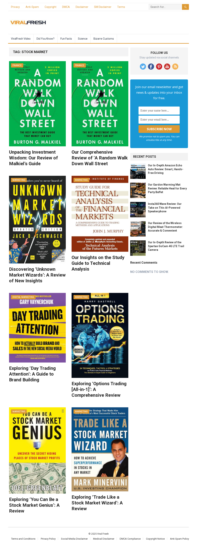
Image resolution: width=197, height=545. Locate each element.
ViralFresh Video (21, 38)
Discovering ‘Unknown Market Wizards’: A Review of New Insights (37, 275)
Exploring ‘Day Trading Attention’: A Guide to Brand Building (32, 374)
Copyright (50, 6)
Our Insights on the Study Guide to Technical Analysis (98, 263)
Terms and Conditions (23, 538)
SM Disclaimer (102, 6)
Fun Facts (66, 38)
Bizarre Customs (103, 38)
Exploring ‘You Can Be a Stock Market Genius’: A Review (34, 505)
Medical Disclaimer (103, 538)
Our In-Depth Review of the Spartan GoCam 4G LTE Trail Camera (166, 246)
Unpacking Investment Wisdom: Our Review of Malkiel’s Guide (33, 157)
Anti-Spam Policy (179, 538)
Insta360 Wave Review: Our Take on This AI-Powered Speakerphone (165, 207)
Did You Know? (45, 38)
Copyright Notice (155, 538)
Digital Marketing (23, 297)
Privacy (15, 6)
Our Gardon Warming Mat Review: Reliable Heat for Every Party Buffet (167, 188)
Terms (121, 6)
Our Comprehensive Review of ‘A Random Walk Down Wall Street (100, 157)
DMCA (66, 6)
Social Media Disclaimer (74, 538)
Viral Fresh (103, 533)
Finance (17, 65)
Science (83, 38)
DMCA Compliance (130, 538)
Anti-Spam (32, 6)
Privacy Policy (48, 538)
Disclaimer (82, 6)
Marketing (19, 180)
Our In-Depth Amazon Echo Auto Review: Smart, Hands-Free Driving (165, 169)
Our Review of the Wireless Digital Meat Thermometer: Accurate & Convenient (165, 227)
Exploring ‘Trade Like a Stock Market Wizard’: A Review (97, 502)
